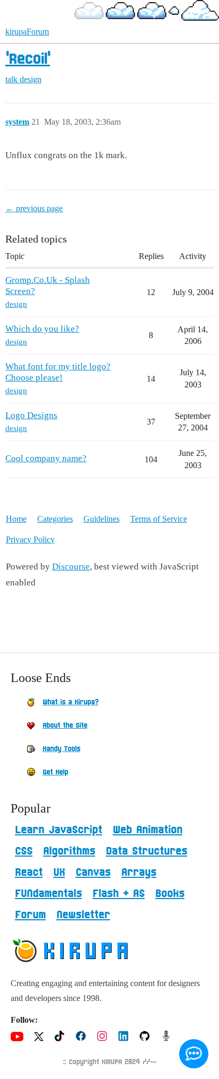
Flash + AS (118, 893)
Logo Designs (31, 415)
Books (169, 893)
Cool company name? (46, 458)
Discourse (71, 567)
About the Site (65, 725)
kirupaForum (27, 31)
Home (16, 518)
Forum (30, 915)
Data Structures (146, 851)
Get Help (55, 772)
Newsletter (83, 915)
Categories (55, 518)
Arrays (138, 872)
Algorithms (69, 851)
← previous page (34, 208)
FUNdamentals (48, 893)
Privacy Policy (30, 539)
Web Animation (147, 830)
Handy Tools (61, 749)
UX (59, 872)
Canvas (93, 872)
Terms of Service (158, 518)
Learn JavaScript (58, 830)
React (29, 872)
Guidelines (101, 518)
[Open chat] (193, 1053)
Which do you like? (42, 329)
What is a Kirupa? (70, 702)
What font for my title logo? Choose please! (58, 371)
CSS (23, 851)
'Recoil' (27, 59)
